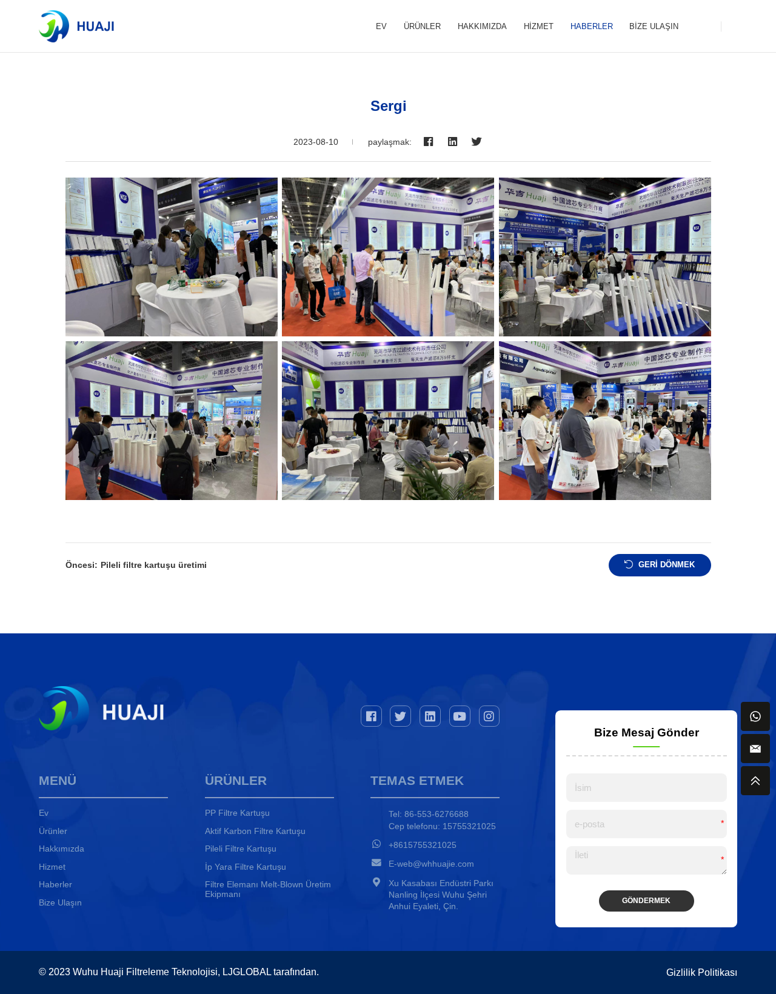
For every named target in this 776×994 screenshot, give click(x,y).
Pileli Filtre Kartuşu (240, 848)
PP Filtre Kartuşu (237, 813)
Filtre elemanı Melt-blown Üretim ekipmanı (268, 889)
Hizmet (539, 26)
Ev (381, 26)
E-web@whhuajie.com (431, 864)
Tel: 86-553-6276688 (429, 814)
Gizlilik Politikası (701, 972)
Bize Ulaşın (653, 26)
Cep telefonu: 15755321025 (442, 826)
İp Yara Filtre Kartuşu (245, 867)
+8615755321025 (423, 845)
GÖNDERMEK (646, 900)
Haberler (591, 26)
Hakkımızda (482, 26)
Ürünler (422, 26)
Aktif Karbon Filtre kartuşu (255, 831)
